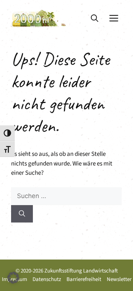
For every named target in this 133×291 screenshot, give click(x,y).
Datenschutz (47, 279)
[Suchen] (22, 214)
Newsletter (119, 279)
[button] (94, 18)
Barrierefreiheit (83, 279)
